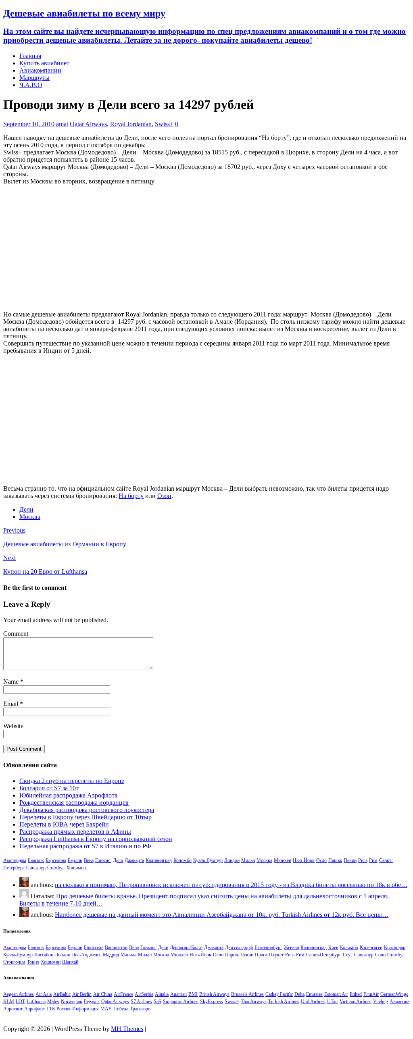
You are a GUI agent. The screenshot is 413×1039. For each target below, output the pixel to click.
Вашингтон (116, 947)
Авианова (399, 1001)
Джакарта (134, 860)
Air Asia (43, 994)
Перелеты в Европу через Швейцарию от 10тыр (85, 817)
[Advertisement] (206, 248)
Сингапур (36, 867)
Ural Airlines (313, 1001)
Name (11, 681)
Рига (362, 860)
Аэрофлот (34, 1009)
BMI (193, 994)
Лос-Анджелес (86, 955)
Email (11, 703)
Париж (335, 860)
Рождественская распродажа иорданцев (74, 802)
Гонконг (103, 860)
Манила (128, 955)
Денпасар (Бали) (186, 947)
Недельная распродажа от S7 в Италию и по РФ (85, 846)
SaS (157, 1001)
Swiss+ (164, 124)
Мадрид (111, 955)
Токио (33, 962)
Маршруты (34, 77)
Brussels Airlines (247, 994)
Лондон (232, 860)
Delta (299, 994)
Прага (261, 955)
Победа (120, 1009)
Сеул (348, 955)
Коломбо (182, 860)
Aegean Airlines (18, 994)
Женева (291, 947)
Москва (29, 516)
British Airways (214, 994)
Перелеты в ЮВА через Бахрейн (64, 824)
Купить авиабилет (44, 63)
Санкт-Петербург (323, 955)
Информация (85, 1009)
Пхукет (276, 955)
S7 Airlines (141, 1001)
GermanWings (394, 994)
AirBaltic (62, 994)
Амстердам (14, 860)
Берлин (75, 860)
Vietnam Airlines (355, 1001)
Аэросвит (13, 1009)
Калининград (159, 860)
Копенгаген (371, 947)
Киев (333, 947)
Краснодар (394, 947)
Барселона (56, 860)
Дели (26, 509)
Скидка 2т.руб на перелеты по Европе (71, 780)
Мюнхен (282, 860)
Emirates (314, 994)
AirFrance (123, 994)
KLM (8, 1001)
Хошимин (76, 867)
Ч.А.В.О (30, 84)
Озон (164, 495)
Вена (89, 860)
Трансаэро (140, 1009)
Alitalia (162, 994)
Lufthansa (36, 1001)
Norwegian (71, 1001)
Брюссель (93, 947)
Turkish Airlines (283, 1001)
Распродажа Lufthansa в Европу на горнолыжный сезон (95, 838)
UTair (332, 1001)
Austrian (178, 994)
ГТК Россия (58, 1009)
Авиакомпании (40, 70)
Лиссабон (43, 955)
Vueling (380, 1001)
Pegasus (92, 1001)
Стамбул (56, 867)
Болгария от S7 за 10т (49, 788)
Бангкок (36, 860)
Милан (248, 860)
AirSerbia (144, 994)
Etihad (356, 994)
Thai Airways (254, 1001)
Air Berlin (82, 994)
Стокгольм (14, 962)
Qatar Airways (88, 124)
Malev (53, 1001)
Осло (321, 860)
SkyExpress (211, 1001)
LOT (20, 1001)
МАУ (106, 1009)
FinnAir (371, 994)
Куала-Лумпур (208, 860)
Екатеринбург (268, 947)
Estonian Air (336, 994)
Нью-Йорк (304, 860)
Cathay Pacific (279, 994)
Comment (15, 633)
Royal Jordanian (131, 124)
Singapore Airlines (180, 1001)
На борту (131, 495)
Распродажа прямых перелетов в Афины (75, 831)
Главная (30, 55)
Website (13, 726)
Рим (373, 860)
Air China (102, 994)
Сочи (380, 955)
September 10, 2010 (28, 124)
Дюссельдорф (239, 947)
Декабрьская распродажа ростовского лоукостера (86, 809)
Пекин (350, 860)
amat (62, 124)
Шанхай (70, 962)
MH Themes (127, 1028)
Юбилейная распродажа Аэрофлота (68, 795)
